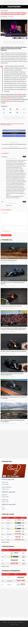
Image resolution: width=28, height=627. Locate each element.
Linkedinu (3, 102)
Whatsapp (19, 101)
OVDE (8, 97)
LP (24, 622)
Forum (16, 624)
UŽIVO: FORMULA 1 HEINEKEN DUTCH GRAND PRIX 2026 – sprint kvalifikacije (13, 421)
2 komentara (11, 16)
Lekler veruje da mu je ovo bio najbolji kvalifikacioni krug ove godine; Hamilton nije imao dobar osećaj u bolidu (13, 328)
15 (26, 353)
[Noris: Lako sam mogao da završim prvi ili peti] (14, 296)
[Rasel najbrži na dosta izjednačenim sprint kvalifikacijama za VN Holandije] (14, 387)
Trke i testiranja (4, 10)
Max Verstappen (13, 123)
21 (26, 376)
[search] (25, 6)
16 (26, 331)
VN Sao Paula (9, 124)
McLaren (18, 123)
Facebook (5, 99)
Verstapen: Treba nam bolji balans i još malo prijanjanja (13, 351)
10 (26, 285)
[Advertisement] (14, 2)
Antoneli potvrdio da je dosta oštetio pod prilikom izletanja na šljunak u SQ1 (12, 374)
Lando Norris (7, 123)
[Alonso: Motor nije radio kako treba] (14, 251)
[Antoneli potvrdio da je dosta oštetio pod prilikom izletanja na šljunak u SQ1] (14, 364)
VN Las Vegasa (3, 124)
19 (26, 423)
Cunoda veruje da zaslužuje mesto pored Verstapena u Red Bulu (14, 144)
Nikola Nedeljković (4, 16)
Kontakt (12, 624)
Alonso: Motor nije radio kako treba (9, 260)
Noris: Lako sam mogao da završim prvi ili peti (11, 306)
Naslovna (5, 622)
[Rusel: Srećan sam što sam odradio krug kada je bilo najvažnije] (14, 273)
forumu (16, 97)
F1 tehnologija (20, 622)
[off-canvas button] (2, 7)
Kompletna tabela (5, 542)
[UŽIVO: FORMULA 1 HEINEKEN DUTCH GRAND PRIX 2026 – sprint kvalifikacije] (14, 410)
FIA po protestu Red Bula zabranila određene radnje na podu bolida (14, 148)
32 (26, 400)
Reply (24, 156)
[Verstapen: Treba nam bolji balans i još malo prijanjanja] (14, 342)
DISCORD (10, 101)
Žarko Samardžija (5, 262)
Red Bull (22, 123)
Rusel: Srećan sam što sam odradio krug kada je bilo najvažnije (13, 283)
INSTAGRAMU (18, 94)
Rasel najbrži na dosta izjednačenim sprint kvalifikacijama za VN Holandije (14, 397)
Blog (15, 622)
